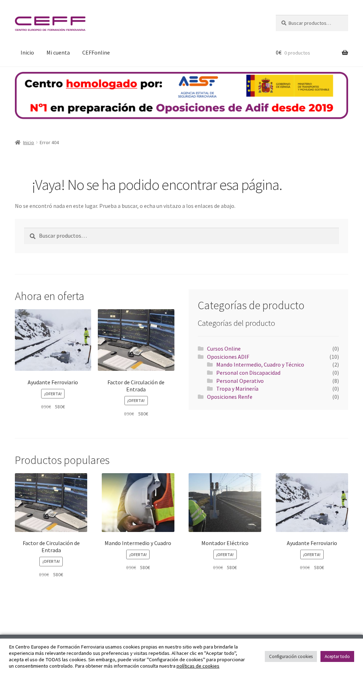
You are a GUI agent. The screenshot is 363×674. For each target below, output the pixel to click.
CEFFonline (96, 52)
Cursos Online (224, 348)
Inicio (27, 52)
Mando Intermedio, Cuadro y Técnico (260, 364)
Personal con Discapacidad (248, 372)
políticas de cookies (198, 666)
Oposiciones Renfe (229, 396)
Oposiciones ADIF (228, 356)
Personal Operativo (240, 380)
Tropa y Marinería (237, 388)
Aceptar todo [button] (337, 656)
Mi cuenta (58, 52)
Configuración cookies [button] (291, 656)
